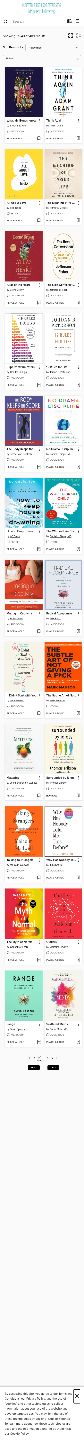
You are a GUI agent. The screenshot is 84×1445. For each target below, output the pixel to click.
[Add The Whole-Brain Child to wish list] (78, 549)
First (34, 1067)
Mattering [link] (13, 778)
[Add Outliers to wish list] (78, 960)
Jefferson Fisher (58, 289)
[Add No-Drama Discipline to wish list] (78, 467)
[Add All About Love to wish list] (38, 220)
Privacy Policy (35, 1399)
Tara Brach (55, 618)
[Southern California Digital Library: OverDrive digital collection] (42, 8)
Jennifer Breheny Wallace (23, 782)
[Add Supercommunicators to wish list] (38, 385)
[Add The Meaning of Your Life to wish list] (78, 220)
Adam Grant (56, 125)
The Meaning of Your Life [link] (61, 203)
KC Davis (15, 536)
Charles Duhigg (18, 372)
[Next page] (56, 1058)
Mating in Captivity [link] (19, 613)
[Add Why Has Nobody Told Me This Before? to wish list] (78, 877)
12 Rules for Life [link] (56, 367)
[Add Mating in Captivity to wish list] (38, 631)
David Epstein (17, 1029)
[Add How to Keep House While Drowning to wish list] (38, 549)
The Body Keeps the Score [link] (22, 449)
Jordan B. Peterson (60, 372)
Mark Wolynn (17, 700)
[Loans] (69, 22)
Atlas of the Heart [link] (18, 285)
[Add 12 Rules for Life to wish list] (78, 385)
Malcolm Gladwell (19, 865)
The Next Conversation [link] (61, 285)
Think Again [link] (54, 121)
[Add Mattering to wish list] (38, 795)
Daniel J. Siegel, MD (60, 454)
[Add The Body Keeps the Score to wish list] (38, 467)
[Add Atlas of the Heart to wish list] (38, 303)
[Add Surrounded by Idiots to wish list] (78, 795)
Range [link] (11, 1024)
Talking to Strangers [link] (20, 860)
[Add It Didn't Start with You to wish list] (38, 713)
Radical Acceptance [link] (59, 613)
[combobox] (34, 21)
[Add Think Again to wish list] (78, 138)
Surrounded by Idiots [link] (60, 778)
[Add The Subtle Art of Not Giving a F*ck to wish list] (78, 713)
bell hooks (15, 207)
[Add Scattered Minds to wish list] (78, 1042)
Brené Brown (17, 289)
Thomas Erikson (58, 782)
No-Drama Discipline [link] (60, 449)
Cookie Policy (19, 1434)
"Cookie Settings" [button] (59, 1419)
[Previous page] (30, 1058)
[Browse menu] (77, 21)
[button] (70, 37)
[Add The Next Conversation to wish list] (78, 303)
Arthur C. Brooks (59, 207)
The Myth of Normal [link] (20, 942)
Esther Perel (16, 618)
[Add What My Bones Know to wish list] (38, 138)
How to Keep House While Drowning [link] (22, 531)
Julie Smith (56, 865)
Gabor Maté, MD (19, 947)
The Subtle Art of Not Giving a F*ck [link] (61, 695)
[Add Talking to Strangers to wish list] (38, 877)
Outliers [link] (51, 942)
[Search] (5, 21)
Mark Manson (57, 700)
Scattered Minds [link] (57, 1024)
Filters (10, 58)
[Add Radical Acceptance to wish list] (78, 631)
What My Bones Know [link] (21, 121)
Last (53, 1067)
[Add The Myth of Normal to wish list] (38, 960)
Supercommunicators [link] (21, 367)
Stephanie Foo (18, 125)
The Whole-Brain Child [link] (61, 531)
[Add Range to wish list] (38, 1042)
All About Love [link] (16, 203)
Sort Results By (13, 47)
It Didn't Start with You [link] (22, 695)
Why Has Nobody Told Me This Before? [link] (61, 860)
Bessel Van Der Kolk (21, 454)
